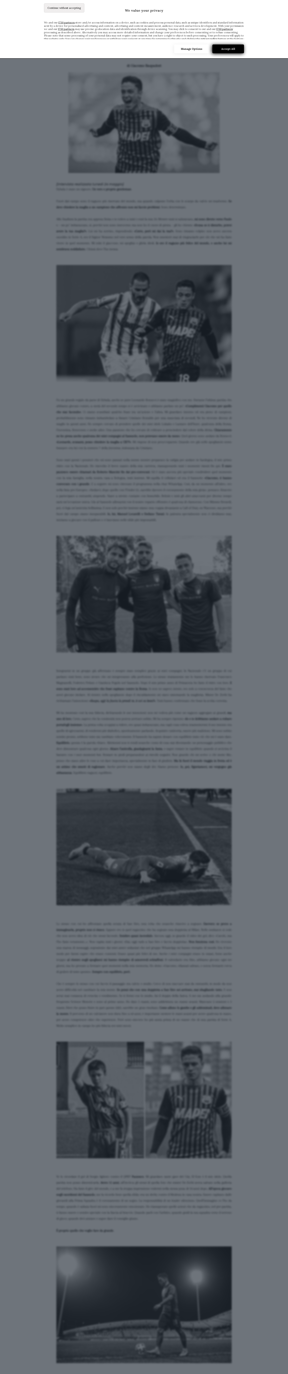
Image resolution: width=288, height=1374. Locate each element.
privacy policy (209, 38)
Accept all (228, 48)
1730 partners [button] (66, 22)
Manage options (191, 48)
